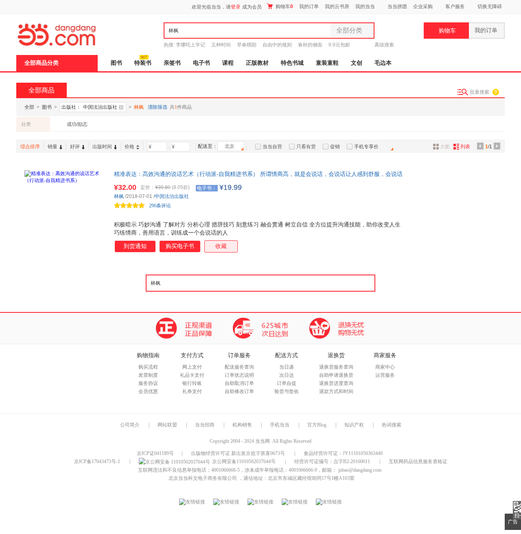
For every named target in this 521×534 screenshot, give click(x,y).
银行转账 (192, 383)
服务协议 (148, 383)
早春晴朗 (246, 45)
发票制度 (148, 375)
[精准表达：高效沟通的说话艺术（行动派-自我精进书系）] (65, 211)
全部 (29, 107)
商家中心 (385, 367)
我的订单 (309, 6)
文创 (356, 63)
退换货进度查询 (336, 383)
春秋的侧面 (310, 45)
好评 (75, 146)
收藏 (221, 246)
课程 (228, 63)
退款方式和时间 (336, 391)
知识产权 (354, 425)
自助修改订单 (239, 391)
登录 (236, 7)
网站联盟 (167, 425)
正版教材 (257, 63)
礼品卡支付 (192, 375)
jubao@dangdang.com (359, 470)
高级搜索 (384, 45)
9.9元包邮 (339, 45)
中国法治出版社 (172, 196)
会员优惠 (148, 391)
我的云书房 (337, 6)
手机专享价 (366, 146)
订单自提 (286, 383)
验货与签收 (286, 391)
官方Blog (316, 425)
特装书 (142, 63)
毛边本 (383, 63)
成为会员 (252, 7)
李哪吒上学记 (190, 45)
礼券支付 (192, 391)
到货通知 (135, 246)
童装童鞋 (327, 63)
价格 (129, 146)
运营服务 (385, 375)
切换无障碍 (489, 6)
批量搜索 (479, 92)
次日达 (286, 375)
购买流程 (148, 367)
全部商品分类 (41, 63)
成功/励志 (77, 124)
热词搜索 (391, 425)
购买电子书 (180, 246)
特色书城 (292, 63)
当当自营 (272, 146)
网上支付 (192, 367)
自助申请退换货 (336, 375)
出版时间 (102, 146)
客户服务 (455, 6)
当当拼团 (397, 6)
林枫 (119, 196)
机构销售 (242, 425)
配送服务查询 (239, 367)
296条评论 (160, 206)
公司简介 (130, 425)
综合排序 (30, 146)
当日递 (286, 367)
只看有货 (306, 146)
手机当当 (279, 425)
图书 (116, 63)
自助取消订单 (239, 383)
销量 (52, 146)
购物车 (283, 6)
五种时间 (221, 45)
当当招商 (205, 425)
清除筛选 (157, 107)
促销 (335, 146)
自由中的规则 (277, 45)
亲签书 (172, 63)
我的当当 (365, 6)
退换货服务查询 (336, 367)
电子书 (201, 63)
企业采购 (423, 6)
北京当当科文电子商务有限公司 (203, 478)
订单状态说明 (239, 375)
